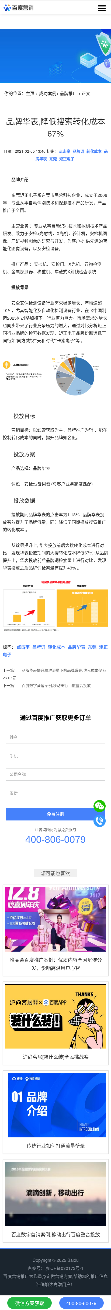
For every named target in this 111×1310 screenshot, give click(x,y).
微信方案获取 (29, 1302)
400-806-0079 (55, 839)
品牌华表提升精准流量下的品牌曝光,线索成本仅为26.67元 (54, 674)
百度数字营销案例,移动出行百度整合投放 (56, 685)
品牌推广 (68, 93)
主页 (30, 93)
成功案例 (47, 93)
